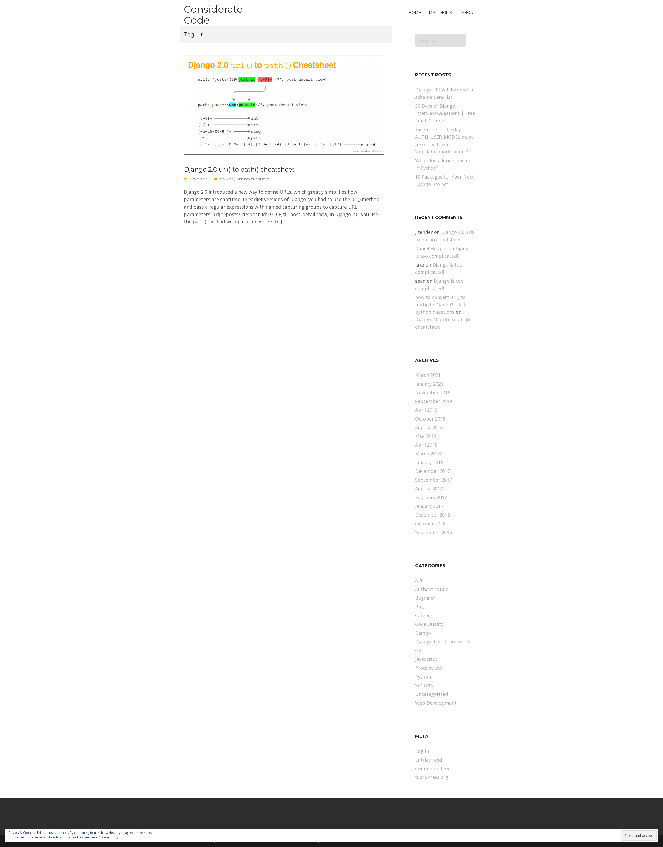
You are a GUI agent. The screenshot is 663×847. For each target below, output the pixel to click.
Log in (422, 751)
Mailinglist (441, 12)
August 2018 (429, 427)
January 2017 (429, 506)
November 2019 (432, 392)
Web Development (252, 179)
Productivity (428, 668)
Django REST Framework (442, 641)
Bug (419, 606)
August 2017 (429, 488)
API (418, 580)
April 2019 (426, 410)
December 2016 (432, 515)
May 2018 (425, 436)
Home (415, 12)
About (468, 12)
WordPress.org (431, 777)
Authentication (432, 589)
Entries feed (428, 760)
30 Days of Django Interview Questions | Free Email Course (445, 113)
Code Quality (429, 624)
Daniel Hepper (431, 248)
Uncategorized (431, 694)
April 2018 (426, 445)
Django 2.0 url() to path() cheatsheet (239, 169)
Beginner (425, 598)
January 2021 (429, 384)
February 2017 (431, 497)
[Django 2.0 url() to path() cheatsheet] (284, 104)
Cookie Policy (108, 837)
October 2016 (430, 523)
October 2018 (430, 419)
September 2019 (433, 401)
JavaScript (426, 659)
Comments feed (433, 768)
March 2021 (428, 375)
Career (422, 615)
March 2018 (428, 454)
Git (418, 650)
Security (424, 685)
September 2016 (433, 532)
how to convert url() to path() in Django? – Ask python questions (440, 304)
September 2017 (433, 480)
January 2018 (429, 462)
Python (423, 677)
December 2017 (432, 471)
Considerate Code (213, 14)
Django (227, 179)
